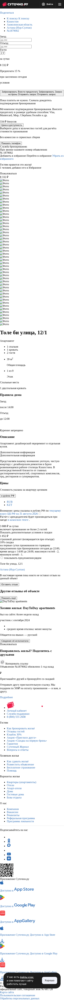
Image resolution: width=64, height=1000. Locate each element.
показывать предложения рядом (22, 557)
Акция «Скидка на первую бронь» (27, 740)
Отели (10, 785)
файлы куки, (27, 977)
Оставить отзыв (9, 584)
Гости (3, 49)
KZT (9, 504)
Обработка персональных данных (19, 998)
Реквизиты (13, 815)
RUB (10, 501)
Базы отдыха (14, 797)
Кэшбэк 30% (14, 734)
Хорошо (49, 980)
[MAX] (9, 846)
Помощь (12, 770)
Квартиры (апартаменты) (21, 782)
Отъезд (4, 43)
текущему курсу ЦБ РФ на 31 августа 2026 (30, 512)
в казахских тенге (18, 519)
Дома (10, 791)
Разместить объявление (20, 764)
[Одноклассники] (9, 841)
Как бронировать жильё (21, 728)
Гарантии (12, 743)
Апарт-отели (14, 788)
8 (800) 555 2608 (16, 716)
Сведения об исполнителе (15, 641)
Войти (49, 4)
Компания (13, 809)
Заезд (3, 36)
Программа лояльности (20, 821)
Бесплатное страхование (21, 767)
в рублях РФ (7, 496)
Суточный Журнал (18, 746)
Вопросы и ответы (18, 749)
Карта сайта (7, 992)
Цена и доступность (11, 125)
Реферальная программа (21, 818)
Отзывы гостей (16, 731)
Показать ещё (8, 598)
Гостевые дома (15, 794)
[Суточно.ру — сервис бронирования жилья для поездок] (15, 4)
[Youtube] (9, 854)
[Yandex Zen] (9, 859)
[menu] (59, 4)
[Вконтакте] (9, 850)
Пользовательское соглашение (17, 995)
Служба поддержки (18, 713)
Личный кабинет (17, 710)
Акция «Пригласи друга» (21, 737)
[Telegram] (9, 837)
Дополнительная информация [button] (17, 452)
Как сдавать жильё (18, 761)
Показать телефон (10, 143)
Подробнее (6, 697)
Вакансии (12, 812)
